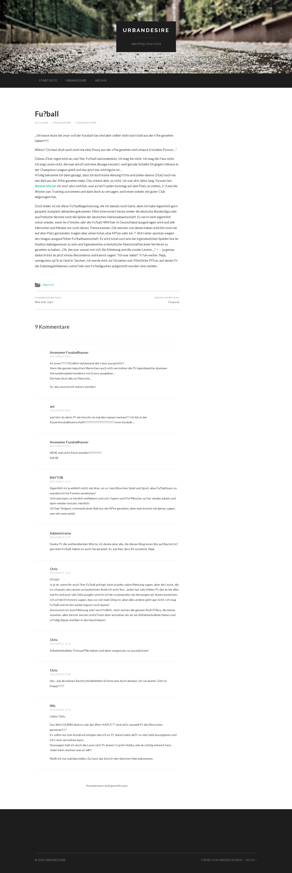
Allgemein (48, 284)
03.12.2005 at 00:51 (60, 410)
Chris (54, 569)
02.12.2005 (41, 122)
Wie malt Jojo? (48, 300)
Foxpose (167, 300)
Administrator (60, 533)
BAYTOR (56, 477)
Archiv (101, 80)
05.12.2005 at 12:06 (60, 572)
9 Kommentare (86, 122)
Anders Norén (230, 860)
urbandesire (146, 30)
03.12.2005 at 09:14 (60, 446)
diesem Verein (45, 186)
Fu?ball (47, 113)
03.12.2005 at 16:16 (60, 481)
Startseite (48, 80)
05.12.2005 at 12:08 (60, 674)
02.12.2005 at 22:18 (60, 356)
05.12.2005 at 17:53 (60, 709)
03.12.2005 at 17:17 (60, 537)
